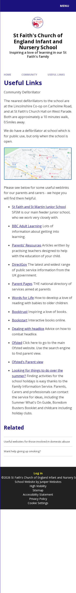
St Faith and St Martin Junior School (39, 207)
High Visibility (38, 486)
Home (7, 74)
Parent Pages (22, 284)
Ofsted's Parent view (27, 362)
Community (29, 74)
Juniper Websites (50, 482)
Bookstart (19, 320)
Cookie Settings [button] (38, 503)
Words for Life (23, 297)
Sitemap (38, 490)
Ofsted (17, 342)
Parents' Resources (26, 245)
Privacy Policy (38, 499)
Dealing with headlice (28, 328)
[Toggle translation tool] (18, 6)
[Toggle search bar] (8, 6)
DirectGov (19, 264)
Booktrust (20, 311)
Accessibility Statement (38, 494)
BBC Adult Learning (27, 226)
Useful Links (56, 74)
